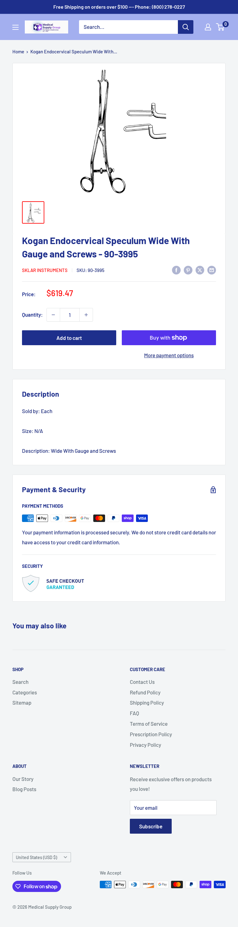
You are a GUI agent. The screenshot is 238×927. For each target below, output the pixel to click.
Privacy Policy (145, 745)
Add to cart (69, 338)
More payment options (169, 355)
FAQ (134, 713)
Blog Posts (24, 789)
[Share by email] (211, 269)
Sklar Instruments (45, 270)
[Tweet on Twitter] (200, 269)
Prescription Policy (151, 734)
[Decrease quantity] (53, 314)
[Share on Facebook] (176, 269)
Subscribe (150, 826)
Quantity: (32, 314)
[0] (220, 27)
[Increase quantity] (86, 314)
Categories (24, 692)
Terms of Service (149, 723)
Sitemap (21, 702)
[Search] (185, 27)
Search (20, 682)
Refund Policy (145, 692)
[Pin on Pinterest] (188, 269)
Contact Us (142, 682)
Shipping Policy (147, 702)
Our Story (22, 779)
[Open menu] (15, 27)
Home (18, 51)
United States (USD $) (36, 857)
